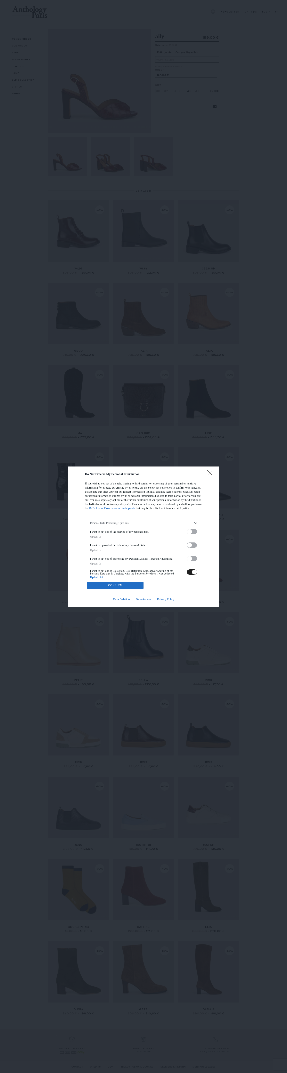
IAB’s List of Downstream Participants (112, 508)
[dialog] (143, 536)
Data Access (143, 599)
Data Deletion (121, 599)
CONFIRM (115, 585)
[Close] (211, 474)
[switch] (192, 531)
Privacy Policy (165, 599)
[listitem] (143, 523)
